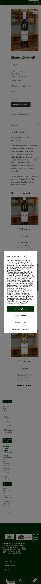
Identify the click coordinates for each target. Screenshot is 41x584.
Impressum (25, 329)
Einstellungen (20, 322)
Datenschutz (16, 329)
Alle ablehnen (20, 315)
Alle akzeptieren (20, 309)
